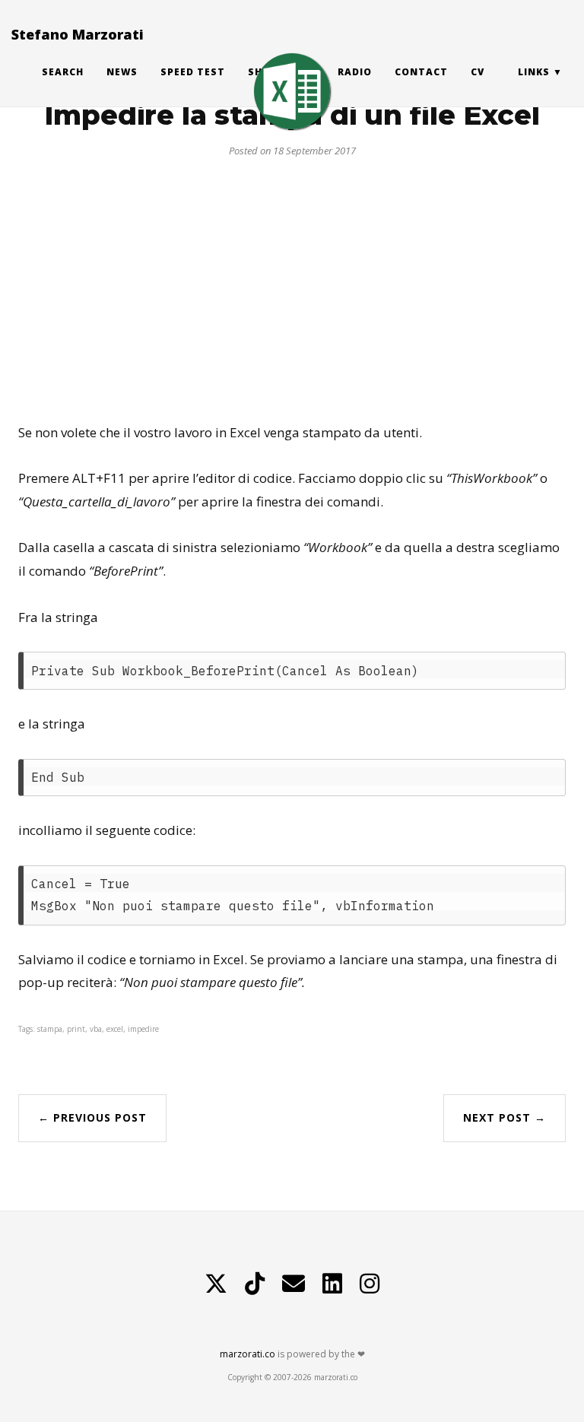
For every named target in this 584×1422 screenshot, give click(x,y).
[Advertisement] (292, 284)
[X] (216, 1283)
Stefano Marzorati (77, 34)
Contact (421, 71)
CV (477, 71)
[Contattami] (293, 1283)
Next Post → (504, 1117)
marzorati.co (247, 1353)
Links (534, 71)
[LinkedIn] (332, 1283)
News (122, 71)
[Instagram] (369, 1283)
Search (63, 71)
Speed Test (192, 71)
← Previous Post (92, 1117)
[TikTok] (255, 1283)
